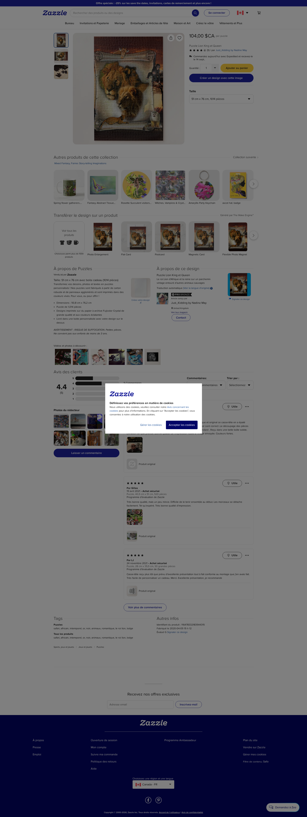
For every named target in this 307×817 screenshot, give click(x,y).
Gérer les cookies (151, 425)
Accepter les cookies (182, 425)
